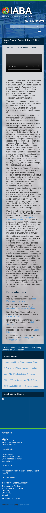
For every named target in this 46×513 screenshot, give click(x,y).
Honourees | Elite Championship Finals (21, 362)
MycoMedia (24, 505)
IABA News (23, 47)
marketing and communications (19, 339)
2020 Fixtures (8, 440)
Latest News (7, 454)
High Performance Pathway (21, 300)
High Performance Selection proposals (20, 308)
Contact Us (7, 461)
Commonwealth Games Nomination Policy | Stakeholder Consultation (22, 349)
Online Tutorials (9, 445)
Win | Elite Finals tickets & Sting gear (20, 374)
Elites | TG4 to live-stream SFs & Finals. (21, 380)
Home (4, 438)
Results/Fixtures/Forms (12, 442)
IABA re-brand (12, 316)
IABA (34, 47)
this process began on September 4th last (20, 219)
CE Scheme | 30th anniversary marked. (21, 368)
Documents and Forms (12, 459)
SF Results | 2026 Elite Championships (21, 386)
